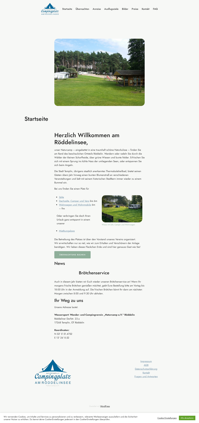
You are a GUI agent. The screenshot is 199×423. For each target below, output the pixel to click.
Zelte (61, 197)
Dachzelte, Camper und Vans (74, 201)
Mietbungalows (67, 231)
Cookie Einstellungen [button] (167, 418)
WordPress (105, 406)
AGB (146, 365)
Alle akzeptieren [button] (187, 418)
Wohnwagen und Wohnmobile (75, 204)
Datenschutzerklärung (146, 369)
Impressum (146, 361)
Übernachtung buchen (72, 254)
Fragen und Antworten (146, 376)
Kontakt (146, 372)
